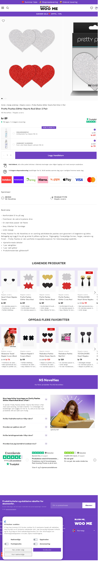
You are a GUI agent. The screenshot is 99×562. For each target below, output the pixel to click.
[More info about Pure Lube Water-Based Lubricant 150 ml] (95, 140)
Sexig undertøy (12, 105)
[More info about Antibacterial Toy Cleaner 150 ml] (95, 129)
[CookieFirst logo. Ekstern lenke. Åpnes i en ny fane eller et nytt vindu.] (5, 522)
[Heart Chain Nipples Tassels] (9, 281)
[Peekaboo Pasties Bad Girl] (67, 338)
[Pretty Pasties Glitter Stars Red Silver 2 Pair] (28, 281)
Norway (81, 530)
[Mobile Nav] (2, 8)
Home (3, 105)
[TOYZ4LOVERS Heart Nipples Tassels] (86, 338)
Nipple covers (25, 105)
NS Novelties (6, 113)
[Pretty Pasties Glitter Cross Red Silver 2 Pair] (67, 281)
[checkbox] (6, 539)
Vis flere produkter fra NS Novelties (49, 385)
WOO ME (49, 8)
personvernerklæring (11, 509)
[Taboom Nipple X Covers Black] (28, 338)
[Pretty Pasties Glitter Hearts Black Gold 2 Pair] (47, 281)
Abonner (88, 505)
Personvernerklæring (52, 520)
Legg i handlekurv (56, 155)
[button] (1, 98)
